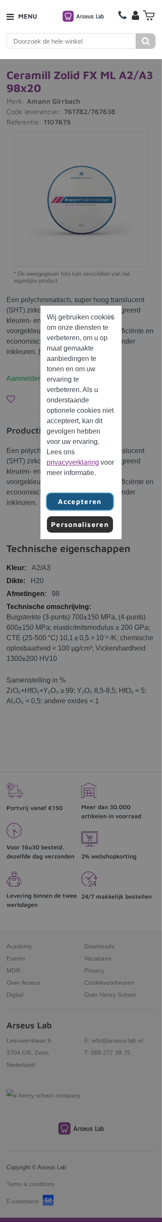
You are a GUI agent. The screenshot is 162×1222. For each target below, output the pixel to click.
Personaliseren (80, 524)
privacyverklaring (73, 462)
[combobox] (71, 41)
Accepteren (80, 501)
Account (135, 15)
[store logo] (83, 16)
